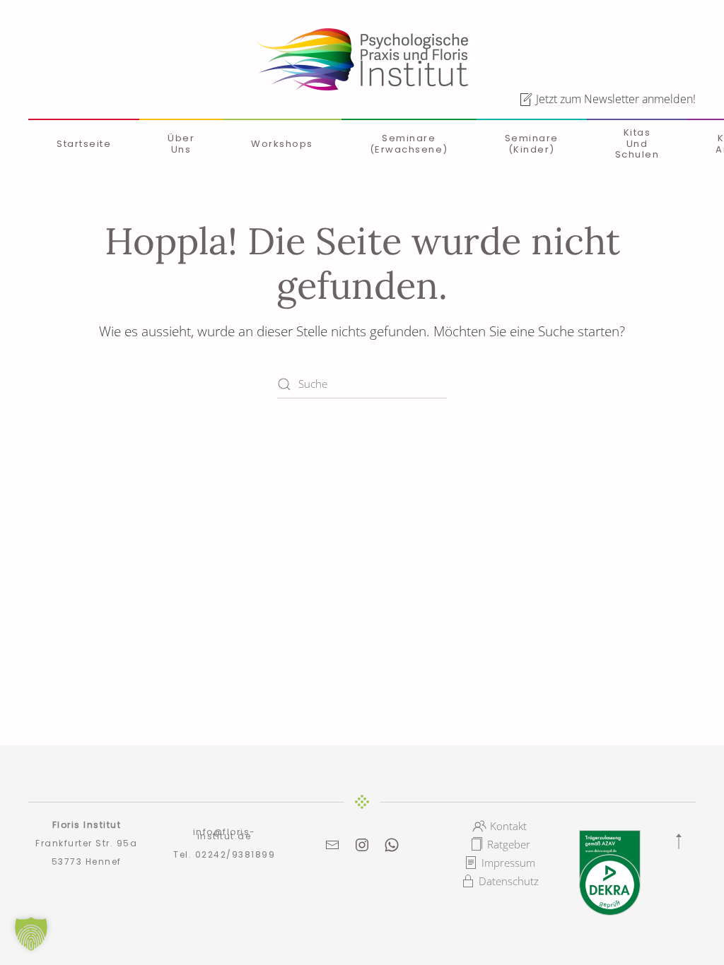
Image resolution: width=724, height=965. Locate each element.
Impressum (508, 863)
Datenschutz (509, 881)
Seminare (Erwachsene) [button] (409, 143)
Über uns (181, 143)
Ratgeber (508, 844)
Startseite (84, 143)
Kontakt (508, 826)
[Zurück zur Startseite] (362, 59)
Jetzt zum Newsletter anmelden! (616, 99)
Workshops (282, 143)
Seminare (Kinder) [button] (532, 143)
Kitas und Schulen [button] (637, 143)
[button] (678, 841)
